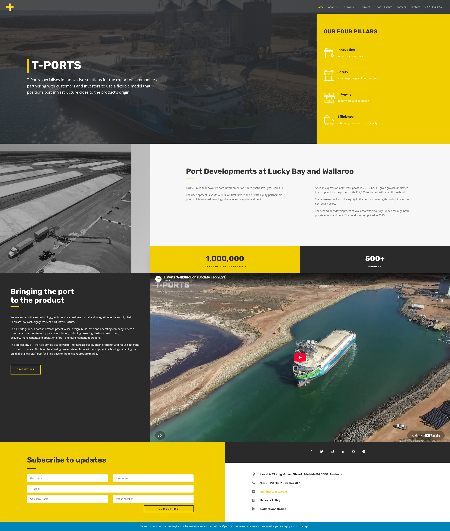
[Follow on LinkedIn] (342, 451)
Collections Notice (273, 509)
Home (320, 7)
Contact (415, 7)
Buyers (366, 7)
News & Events (383, 7)
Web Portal (434, 7)
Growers (349, 7)
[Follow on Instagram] (332, 451)
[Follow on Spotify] (363, 451)
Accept (304, 526)
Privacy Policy (270, 500)
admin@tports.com (273, 491)
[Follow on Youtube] (353, 451)
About (332, 7)
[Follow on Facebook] (311, 451)
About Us (26, 369)
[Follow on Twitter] (321, 451)
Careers (401, 7)
